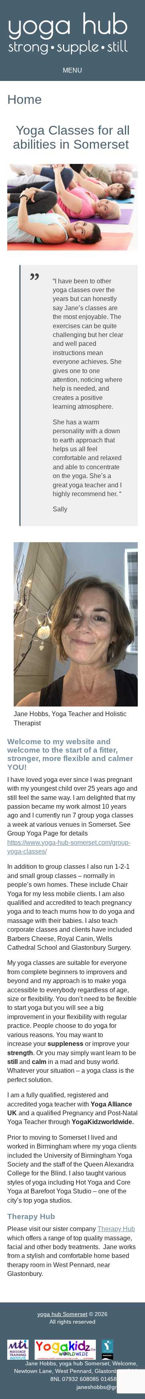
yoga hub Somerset (137, 42)
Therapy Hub (116, 1228)
